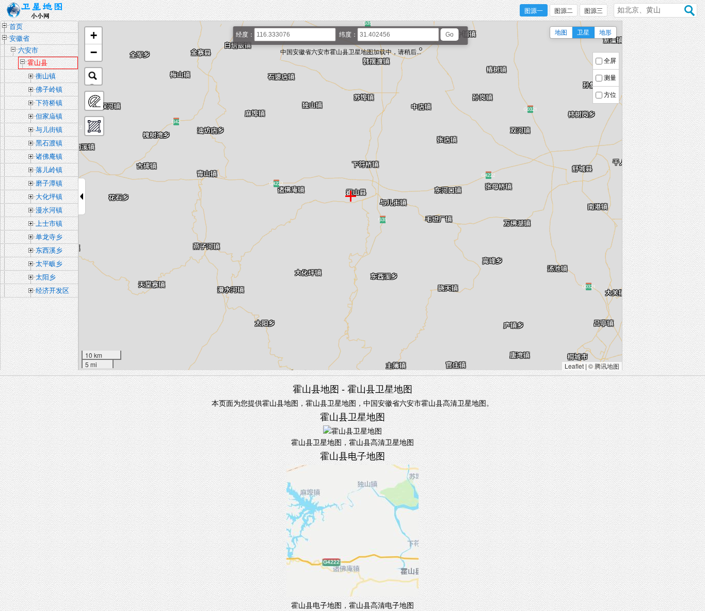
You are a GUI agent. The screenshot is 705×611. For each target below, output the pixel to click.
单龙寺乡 (49, 237)
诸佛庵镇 (49, 156)
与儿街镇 (49, 130)
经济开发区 (52, 290)
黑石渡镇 (49, 143)
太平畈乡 (49, 264)
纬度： (348, 34)
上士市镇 (49, 223)
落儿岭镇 (49, 170)
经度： (245, 34)
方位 (610, 94)
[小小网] (37, 11)
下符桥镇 (49, 103)
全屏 (610, 60)
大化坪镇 (49, 197)
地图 (561, 32)
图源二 (563, 10)
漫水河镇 (49, 210)
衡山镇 (46, 76)
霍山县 (37, 63)
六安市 (28, 50)
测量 (610, 77)
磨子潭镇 (49, 183)
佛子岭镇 (49, 89)
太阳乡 (46, 277)
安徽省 (19, 38)
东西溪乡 (49, 250)
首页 (16, 26)
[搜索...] (93, 76)
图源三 (593, 10)
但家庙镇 (49, 116)
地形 (605, 32)
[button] (93, 35)
